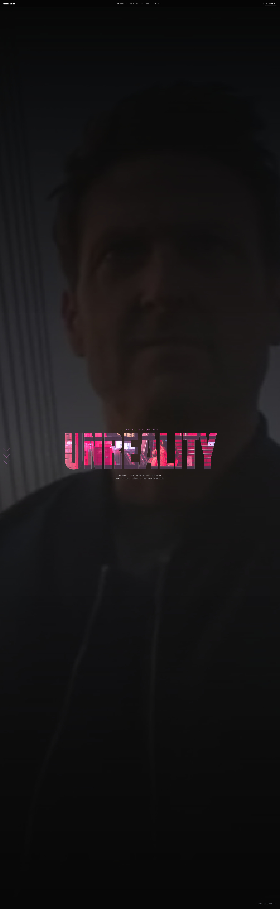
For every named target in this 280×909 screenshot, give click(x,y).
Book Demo (270, 3)
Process (145, 4)
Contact (157, 4)
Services (134, 4)
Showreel (121, 4)
